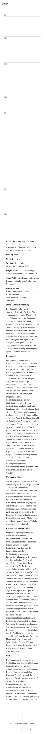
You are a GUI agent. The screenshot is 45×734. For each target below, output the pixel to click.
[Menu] (40, 4)
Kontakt (32, 730)
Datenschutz (24, 730)
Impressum (15, 730)
